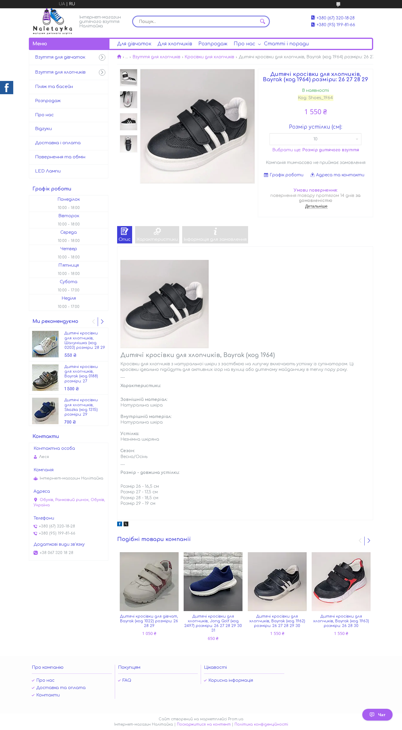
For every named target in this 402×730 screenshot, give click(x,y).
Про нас (244, 44)
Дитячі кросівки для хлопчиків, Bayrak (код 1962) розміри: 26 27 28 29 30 (277, 621)
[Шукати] (262, 21)
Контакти (48, 695)
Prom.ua (235, 719)
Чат (382, 714)
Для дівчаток (134, 44)
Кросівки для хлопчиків (209, 57)
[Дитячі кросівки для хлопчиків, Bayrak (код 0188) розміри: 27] (45, 377)
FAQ (126, 680)
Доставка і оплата (58, 142)
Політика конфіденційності (261, 724)
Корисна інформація (230, 680)
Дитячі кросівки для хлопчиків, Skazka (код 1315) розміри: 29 (81, 407)
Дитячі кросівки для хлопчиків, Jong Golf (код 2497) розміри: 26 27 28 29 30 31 (213, 623)
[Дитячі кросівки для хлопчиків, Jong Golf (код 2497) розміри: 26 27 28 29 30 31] (213, 581)
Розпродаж (212, 44)
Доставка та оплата (61, 688)
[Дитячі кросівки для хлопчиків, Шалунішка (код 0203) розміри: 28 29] (45, 344)
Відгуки (43, 128)
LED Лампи (48, 171)
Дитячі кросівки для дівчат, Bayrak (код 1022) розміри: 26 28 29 (149, 621)
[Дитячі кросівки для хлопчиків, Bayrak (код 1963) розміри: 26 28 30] (341, 581)
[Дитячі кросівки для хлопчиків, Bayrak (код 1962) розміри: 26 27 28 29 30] (277, 581)
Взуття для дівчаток (60, 57)
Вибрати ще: (315, 150)
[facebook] (119, 525)
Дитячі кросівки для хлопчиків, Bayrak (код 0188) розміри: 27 (81, 374)
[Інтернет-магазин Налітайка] (52, 21)
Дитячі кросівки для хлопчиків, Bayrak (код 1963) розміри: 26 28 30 (341, 621)
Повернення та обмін (60, 157)
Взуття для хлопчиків (156, 57)
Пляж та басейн (54, 86)
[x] (126, 525)
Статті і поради (286, 44)
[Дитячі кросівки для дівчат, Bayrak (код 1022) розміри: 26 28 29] (149, 581)
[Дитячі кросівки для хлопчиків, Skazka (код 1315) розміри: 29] (45, 411)
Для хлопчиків (174, 44)
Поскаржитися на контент (204, 724)
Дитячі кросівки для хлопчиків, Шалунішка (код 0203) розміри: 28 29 (84, 340)
